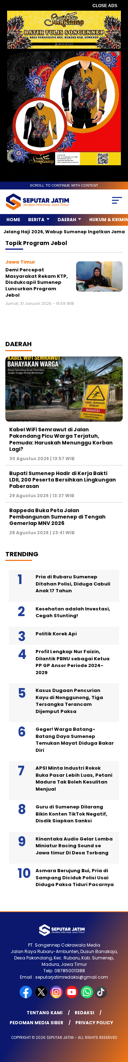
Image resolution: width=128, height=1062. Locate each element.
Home (13, 220)
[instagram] (57, 996)
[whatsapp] (87, 996)
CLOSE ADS (104, 6)
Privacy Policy (94, 1023)
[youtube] (72, 996)
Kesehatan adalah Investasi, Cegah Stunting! (73, 612)
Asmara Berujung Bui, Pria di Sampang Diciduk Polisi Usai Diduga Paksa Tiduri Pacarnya (75, 877)
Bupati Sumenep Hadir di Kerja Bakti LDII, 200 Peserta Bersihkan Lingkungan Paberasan (62, 480)
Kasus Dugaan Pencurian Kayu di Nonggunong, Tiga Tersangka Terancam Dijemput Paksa (69, 701)
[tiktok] (101, 996)
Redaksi (84, 1013)
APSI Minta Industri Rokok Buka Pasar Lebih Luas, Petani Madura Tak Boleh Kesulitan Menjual (74, 778)
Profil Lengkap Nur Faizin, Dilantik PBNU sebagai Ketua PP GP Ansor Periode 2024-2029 (73, 662)
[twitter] (42, 996)
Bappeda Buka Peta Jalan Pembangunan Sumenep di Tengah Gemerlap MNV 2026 (57, 517)
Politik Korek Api (56, 633)
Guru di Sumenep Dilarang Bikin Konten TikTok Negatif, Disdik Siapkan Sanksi (71, 813)
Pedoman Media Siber (36, 1023)
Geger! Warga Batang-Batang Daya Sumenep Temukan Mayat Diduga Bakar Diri (75, 740)
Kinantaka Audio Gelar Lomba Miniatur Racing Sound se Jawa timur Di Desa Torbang (74, 845)
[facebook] (26, 996)
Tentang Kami (45, 1013)
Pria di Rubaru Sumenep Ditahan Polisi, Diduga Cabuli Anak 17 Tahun (73, 583)
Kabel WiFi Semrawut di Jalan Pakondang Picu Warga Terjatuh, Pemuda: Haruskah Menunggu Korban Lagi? (61, 439)
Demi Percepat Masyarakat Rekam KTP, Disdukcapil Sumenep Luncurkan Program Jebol (36, 282)
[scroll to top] (118, 1020)
